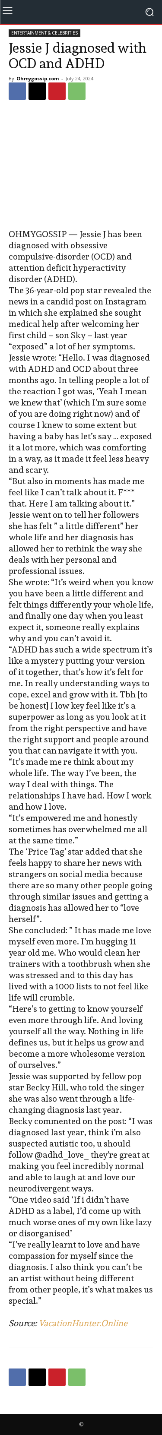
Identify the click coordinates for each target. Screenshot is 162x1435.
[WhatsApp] (77, 91)
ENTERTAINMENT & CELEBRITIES (44, 33)
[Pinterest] (57, 91)
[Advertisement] (81, 165)
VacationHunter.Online (82, 1323)
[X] (37, 91)
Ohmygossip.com (37, 78)
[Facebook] (17, 91)
